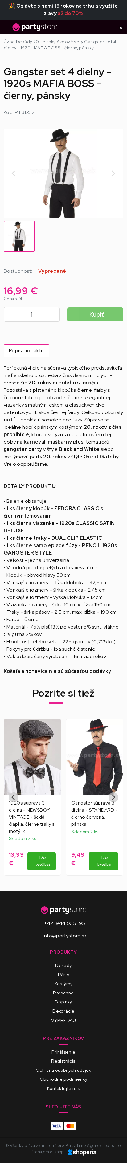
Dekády (63, 965)
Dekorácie (63, 1011)
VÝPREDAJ (63, 1020)
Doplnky (63, 1002)
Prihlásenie (63, 1052)
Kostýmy (64, 983)
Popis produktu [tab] (26, 350)
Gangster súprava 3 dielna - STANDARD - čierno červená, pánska (94, 813)
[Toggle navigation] (7, 28)
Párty (63, 974)
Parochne (63, 993)
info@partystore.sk (64, 935)
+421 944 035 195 (64, 923)
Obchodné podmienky (63, 1079)
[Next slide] (113, 173)
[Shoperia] (82, 1151)
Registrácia (63, 1061)
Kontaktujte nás (63, 1088)
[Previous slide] (14, 173)
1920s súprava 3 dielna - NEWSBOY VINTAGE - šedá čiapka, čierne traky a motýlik (32, 817)
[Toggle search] (107, 27)
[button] (19, 236)
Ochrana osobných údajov (63, 1070)
